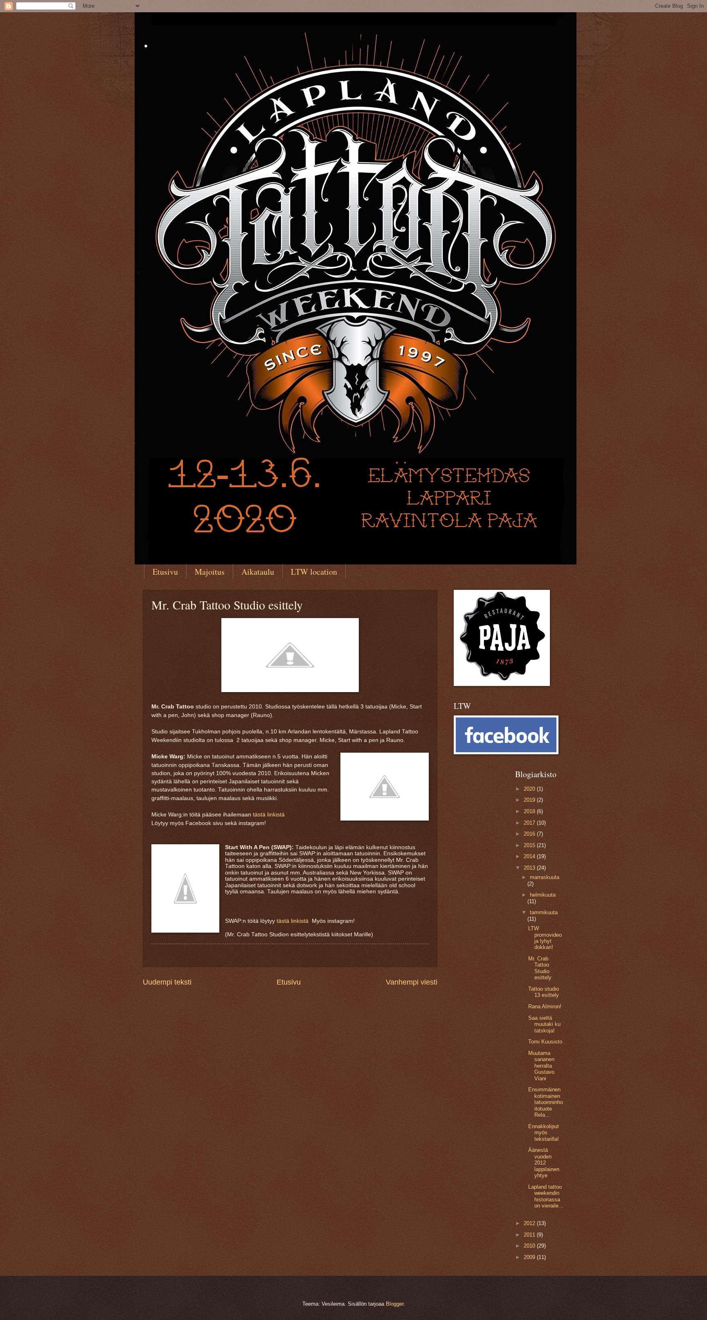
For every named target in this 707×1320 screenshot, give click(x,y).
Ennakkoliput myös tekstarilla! (543, 1132)
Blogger (394, 1304)
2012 (530, 1223)
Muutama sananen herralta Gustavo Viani (541, 1066)
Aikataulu (257, 571)
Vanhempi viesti (411, 982)
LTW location (314, 571)
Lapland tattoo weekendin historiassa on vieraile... (545, 1196)
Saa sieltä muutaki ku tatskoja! (544, 1024)
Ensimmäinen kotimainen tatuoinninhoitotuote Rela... (545, 1102)
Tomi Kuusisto (545, 1042)
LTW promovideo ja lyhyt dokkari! (545, 937)
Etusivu (165, 571)
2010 (530, 1246)
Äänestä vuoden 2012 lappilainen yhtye (543, 1162)
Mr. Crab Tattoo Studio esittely (540, 968)
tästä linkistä (269, 815)
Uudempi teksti (167, 982)
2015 (530, 845)
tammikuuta (544, 912)
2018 (530, 811)
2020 (530, 789)
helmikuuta (543, 895)
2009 (530, 1257)
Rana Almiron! (544, 1006)
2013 (530, 868)
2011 (530, 1235)
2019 (530, 800)
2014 (530, 856)
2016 (530, 834)
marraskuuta (544, 877)
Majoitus (210, 571)
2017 (530, 823)
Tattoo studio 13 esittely (543, 992)
